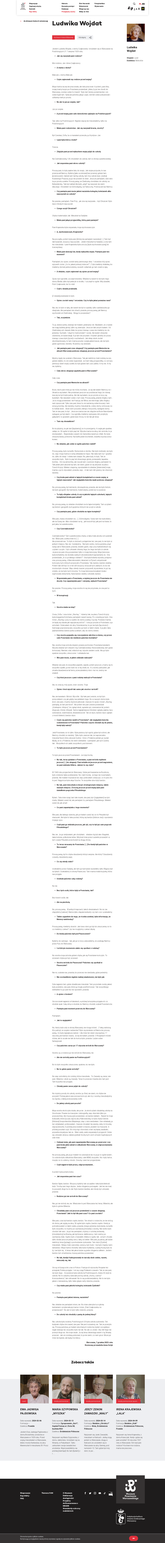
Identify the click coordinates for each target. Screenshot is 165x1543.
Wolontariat (83, 6)
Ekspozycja (33, 3)
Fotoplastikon (100, 3)
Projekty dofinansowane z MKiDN (70, 1503)
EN (143, 4)
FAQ (22, 1498)
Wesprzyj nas (84, 9)
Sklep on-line (84, 12)
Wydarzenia (99, 6)
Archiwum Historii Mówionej (63, 37)
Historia (65, 3)
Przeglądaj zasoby (68, 12)
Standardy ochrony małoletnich (71, 1509)
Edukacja (65, 9)
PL (140, 4)
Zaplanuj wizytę (35, 6)
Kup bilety (33, 12)
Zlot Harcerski (84, 3)
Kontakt (32, 9)
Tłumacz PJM (47, 1493)
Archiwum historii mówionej (35, 21)
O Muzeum (67, 1493)
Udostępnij (82, 37)
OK (133, 1538)
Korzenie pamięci (68, 6)
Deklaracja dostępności (68, 1496)
